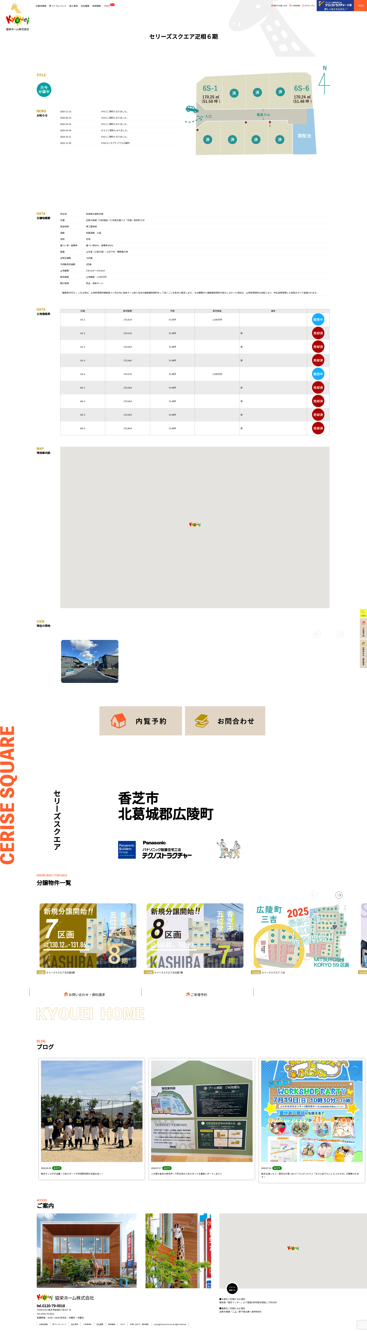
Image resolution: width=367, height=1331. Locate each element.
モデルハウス (309, 5)
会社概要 (85, 5)
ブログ (109, 5)
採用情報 (96, 5)
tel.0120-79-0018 (51, 1305)
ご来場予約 (296, 5)
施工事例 (73, 5)
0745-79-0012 (47, 1313)
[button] (309, 634)
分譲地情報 (41, 5)
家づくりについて (57, 5)
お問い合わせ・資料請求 (87, 994)
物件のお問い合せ (280, 5)
